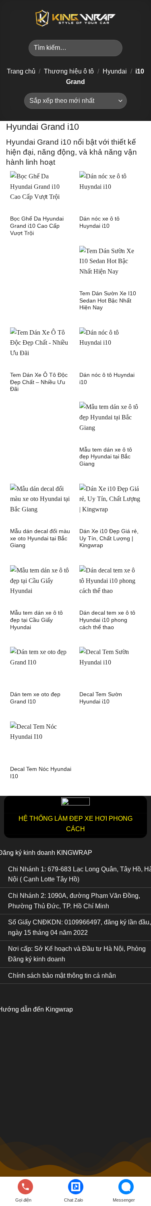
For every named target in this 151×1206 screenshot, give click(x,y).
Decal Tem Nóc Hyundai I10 (40, 772)
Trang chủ (21, 71)
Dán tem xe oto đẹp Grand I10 (35, 698)
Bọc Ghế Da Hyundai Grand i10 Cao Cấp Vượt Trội (37, 226)
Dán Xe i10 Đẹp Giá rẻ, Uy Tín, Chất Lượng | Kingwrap (109, 538)
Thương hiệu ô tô (69, 71)
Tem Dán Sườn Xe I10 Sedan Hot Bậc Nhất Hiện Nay (107, 300)
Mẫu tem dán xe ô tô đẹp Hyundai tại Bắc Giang (105, 457)
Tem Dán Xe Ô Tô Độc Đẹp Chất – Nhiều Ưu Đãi (39, 382)
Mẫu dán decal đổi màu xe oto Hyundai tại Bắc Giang (40, 538)
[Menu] (11, 18)
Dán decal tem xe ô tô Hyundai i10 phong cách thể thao (107, 620)
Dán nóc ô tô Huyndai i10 (106, 378)
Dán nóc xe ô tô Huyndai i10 (99, 222)
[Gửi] (113, 48)
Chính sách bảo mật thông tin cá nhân (62, 975)
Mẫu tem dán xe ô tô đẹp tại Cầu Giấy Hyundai (36, 620)
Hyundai (115, 71)
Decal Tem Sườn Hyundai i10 (100, 698)
